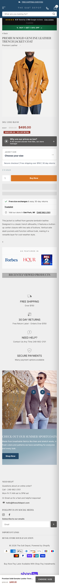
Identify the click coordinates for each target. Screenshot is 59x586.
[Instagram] (3, 514)
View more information (43, 392)
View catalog (3, 8)
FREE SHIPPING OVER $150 (32, 2)
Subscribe (54, 524)
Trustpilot (29, 23)
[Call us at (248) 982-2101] (48, 8)
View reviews (49, 20)
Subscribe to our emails (13, 519)
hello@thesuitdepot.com (18, 503)
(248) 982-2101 (43, 212)
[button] (29, 154)
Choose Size (45, 579)
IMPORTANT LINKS (10, 532)
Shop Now (10, 456)
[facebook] (9, 515)
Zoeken (54, 14)
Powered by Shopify (41, 545)
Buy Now (34, 178)
